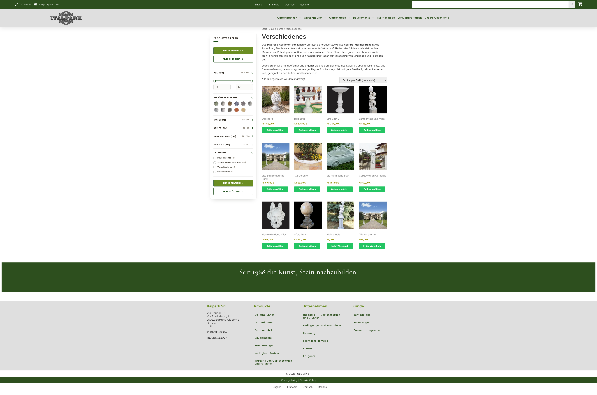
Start (264, 29)
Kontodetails (362, 315)
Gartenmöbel (338, 17)
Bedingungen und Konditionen (322, 325)
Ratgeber (309, 356)
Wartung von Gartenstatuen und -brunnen (273, 362)
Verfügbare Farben (410, 17)
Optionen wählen (274, 130)
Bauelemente (361, 17)
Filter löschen (233, 59)
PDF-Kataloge (386, 17)
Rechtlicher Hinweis (315, 340)
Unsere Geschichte (437, 17)
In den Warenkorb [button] (339, 246)
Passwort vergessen (367, 330)
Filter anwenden (233, 50)
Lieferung (309, 333)
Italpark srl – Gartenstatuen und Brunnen (321, 316)
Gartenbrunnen (287, 17)
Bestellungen (362, 322)
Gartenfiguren (313, 17)
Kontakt (308, 348)
